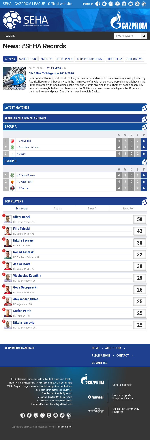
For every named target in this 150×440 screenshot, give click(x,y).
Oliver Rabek (22, 217)
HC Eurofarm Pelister (28, 147)
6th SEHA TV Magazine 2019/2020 (51, 73)
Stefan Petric (22, 311)
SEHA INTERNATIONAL (90, 58)
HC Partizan (23, 188)
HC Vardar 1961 (25, 181)
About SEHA (113, 348)
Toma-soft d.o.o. (64, 426)
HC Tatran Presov (26, 175)
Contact (122, 355)
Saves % (92, 208)
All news (10, 58)
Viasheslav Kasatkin (27, 275)
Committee (99, 363)
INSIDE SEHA (115, 58)
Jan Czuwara (22, 264)
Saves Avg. (128, 208)
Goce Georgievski (25, 287)
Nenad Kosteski (24, 252)
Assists (58, 208)
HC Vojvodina (24, 141)
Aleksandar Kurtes (25, 299)
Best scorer (22, 208)
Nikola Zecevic (23, 240)
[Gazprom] (128, 20)
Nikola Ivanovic (23, 322)
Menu (11, 35)
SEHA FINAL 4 (65, 58)
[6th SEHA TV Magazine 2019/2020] (14, 78)
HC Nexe (21, 153)
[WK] (130, 3)
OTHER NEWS (134, 58)
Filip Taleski (21, 229)
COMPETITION (27, 58)
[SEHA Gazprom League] (26, 20)
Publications (101, 355)
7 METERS (46, 58)
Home (95, 348)
